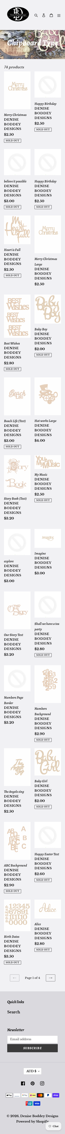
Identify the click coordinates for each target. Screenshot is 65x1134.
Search (13, 1012)
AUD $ (31, 1071)
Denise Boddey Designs (39, 1116)
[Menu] (59, 14)
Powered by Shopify (32, 1121)
